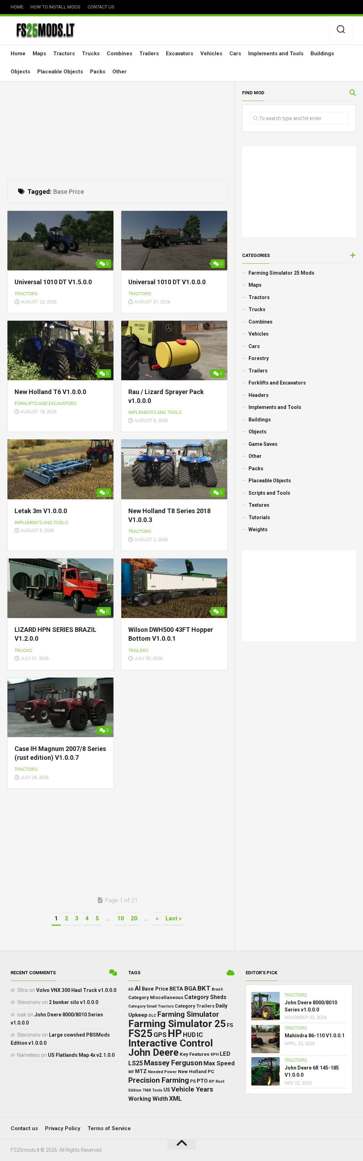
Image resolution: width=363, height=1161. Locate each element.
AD (131, 989)
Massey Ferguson (173, 1062)
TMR (147, 1090)
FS (230, 1025)
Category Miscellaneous (155, 997)
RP (211, 1081)
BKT (204, 988)
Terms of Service (109, 1128)
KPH (215, 1054)
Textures (258, 505)
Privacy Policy (62, 1128)
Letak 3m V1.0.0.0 (41, 511)
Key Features (195, 1054)
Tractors (64, 53)
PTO (202, 1080)
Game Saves (263, 444)
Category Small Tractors (151, 1006)
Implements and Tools (275, 53)
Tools (157, 1090)
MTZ (141, 1071)
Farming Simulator (188, 1014)
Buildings (322, 53)
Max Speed (219, 1062)
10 (120, 918)
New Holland (192, 1071)
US (166, 1090)
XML (175, 1098)
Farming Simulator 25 (177, 1023)
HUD (189, 1034)
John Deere (153, 1052)
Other (119, 71)
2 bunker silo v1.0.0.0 (73, 1002)
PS (193, 1080)
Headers (258, 395)
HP (175, 1033)
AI (138, 988)
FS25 (140, 1033)
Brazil (217, 989)
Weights (258, 529)
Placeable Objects (60, 71)
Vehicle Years (192, 1089)
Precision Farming (158, 1080)
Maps (39, 53)
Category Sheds (205, 997)
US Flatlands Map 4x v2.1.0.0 (81, 1055)
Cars (235, 53)
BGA (190, 988)
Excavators (179, 53)
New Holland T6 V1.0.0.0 (50, 392)
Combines (119, 53)
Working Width (148, 1098)
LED (225, 1053)
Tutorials (259, 517)
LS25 (135, 1062)
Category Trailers (194, 1005)
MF (131, 1072)
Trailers (149, 53)
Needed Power (162, 1071)
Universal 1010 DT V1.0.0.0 (167, 282)
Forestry (258, 358)
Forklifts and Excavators (45, 403)
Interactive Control (170, 1043)
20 (134, 918)
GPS (160, 1035)
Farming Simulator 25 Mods (281, 273)
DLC (152, 1015)
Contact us (101, 7)
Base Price (155, 988)
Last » (174, 918)
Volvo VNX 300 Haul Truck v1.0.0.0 (76, 990)
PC (211, 1071)
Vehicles (211, 53)
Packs (97, 71)
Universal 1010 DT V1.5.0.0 (53, 282)
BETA (176, 988)
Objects (20, 71)
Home (17, 7)
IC (200, 1035)
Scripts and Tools (269, 493)
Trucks (91, 53)
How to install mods (55, 7)
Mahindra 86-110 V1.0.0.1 (315, 1035)
